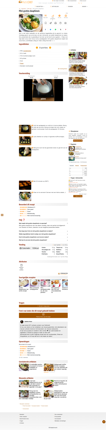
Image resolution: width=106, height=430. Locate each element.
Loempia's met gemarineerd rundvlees (80, 148)
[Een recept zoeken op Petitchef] (79, 3)
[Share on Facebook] (45, 29)
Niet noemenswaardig (33, 215)
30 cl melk (23, 53)
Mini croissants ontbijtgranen (34, 288)
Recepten (39, 6)
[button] (20, 23)
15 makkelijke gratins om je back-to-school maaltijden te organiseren (36, 367)
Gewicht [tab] (72, 165)
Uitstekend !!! (31, 207)
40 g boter (23, 58)
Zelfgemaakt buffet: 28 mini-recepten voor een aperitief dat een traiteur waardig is (60, 367)
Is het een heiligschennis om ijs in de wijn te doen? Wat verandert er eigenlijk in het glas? (35, 384)
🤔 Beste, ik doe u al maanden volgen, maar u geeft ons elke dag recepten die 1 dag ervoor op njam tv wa (78, 185)
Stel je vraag (78, 196)
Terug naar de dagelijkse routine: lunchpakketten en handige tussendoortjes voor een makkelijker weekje (30, 394)
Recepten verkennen (24, 403)
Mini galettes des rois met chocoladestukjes (56, 290)
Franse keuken (44, 405)
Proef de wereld (26, 405)
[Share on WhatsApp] (55, 29)
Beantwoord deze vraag (73, 182)
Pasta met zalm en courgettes (79, 153)
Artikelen (55, 6)
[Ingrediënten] (2, 215)
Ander (84, 6)
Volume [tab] (77, 165)
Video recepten (23, 416)
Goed (28, 211)
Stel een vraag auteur (44, 306)
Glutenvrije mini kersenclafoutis (67, 288)
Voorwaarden (58, 418)
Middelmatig (31, 213)
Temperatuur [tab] (83, 165)
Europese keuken (36, 405)
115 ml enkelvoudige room (27, 56)
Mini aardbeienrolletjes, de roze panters (45, 290)
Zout (21, 61)
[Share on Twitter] (61, 29)
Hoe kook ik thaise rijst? (80, 158)
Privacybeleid (58, 416)
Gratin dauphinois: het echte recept (23, 289)
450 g (25, 51)
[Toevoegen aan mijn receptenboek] (45, 23)
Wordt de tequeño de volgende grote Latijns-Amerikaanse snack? (60, 383)
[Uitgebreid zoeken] (81, 3)
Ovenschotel (26, 408)
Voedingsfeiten (63, 68)
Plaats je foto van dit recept (43, 316)
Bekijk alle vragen (82, 194)
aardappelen (27, 51)
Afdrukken (84, 162)
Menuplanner (77, 140)
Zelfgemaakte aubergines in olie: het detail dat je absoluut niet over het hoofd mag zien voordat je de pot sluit (56, 394)
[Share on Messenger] (50, 29)
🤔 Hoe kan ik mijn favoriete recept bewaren (77, 181)
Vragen (70, 6)
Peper (22, 63)
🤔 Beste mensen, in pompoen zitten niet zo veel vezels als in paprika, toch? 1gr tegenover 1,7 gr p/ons (78, 190)
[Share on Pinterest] (66, 29)
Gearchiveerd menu (75, 162)
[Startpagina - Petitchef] (19, 8)
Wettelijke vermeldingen (60, 420)
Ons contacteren (58, 414)
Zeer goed (30, 209)
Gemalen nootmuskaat (26, 66)
